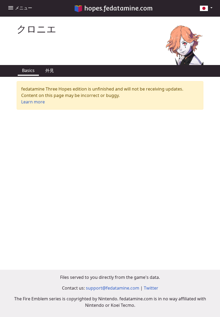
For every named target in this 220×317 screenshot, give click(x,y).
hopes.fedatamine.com (118, 8)
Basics (28, 70)
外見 (49, 70)
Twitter (151, 288)
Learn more (33, 102)
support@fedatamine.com (112, 288)
